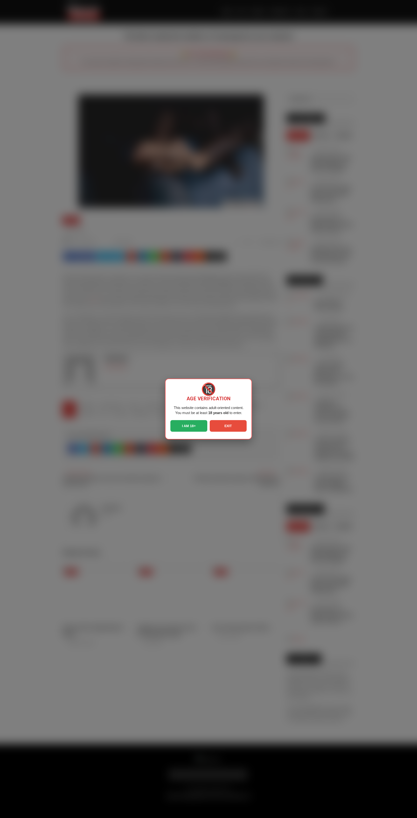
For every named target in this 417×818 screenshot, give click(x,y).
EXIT (228, 426)
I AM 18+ (189, 426)
